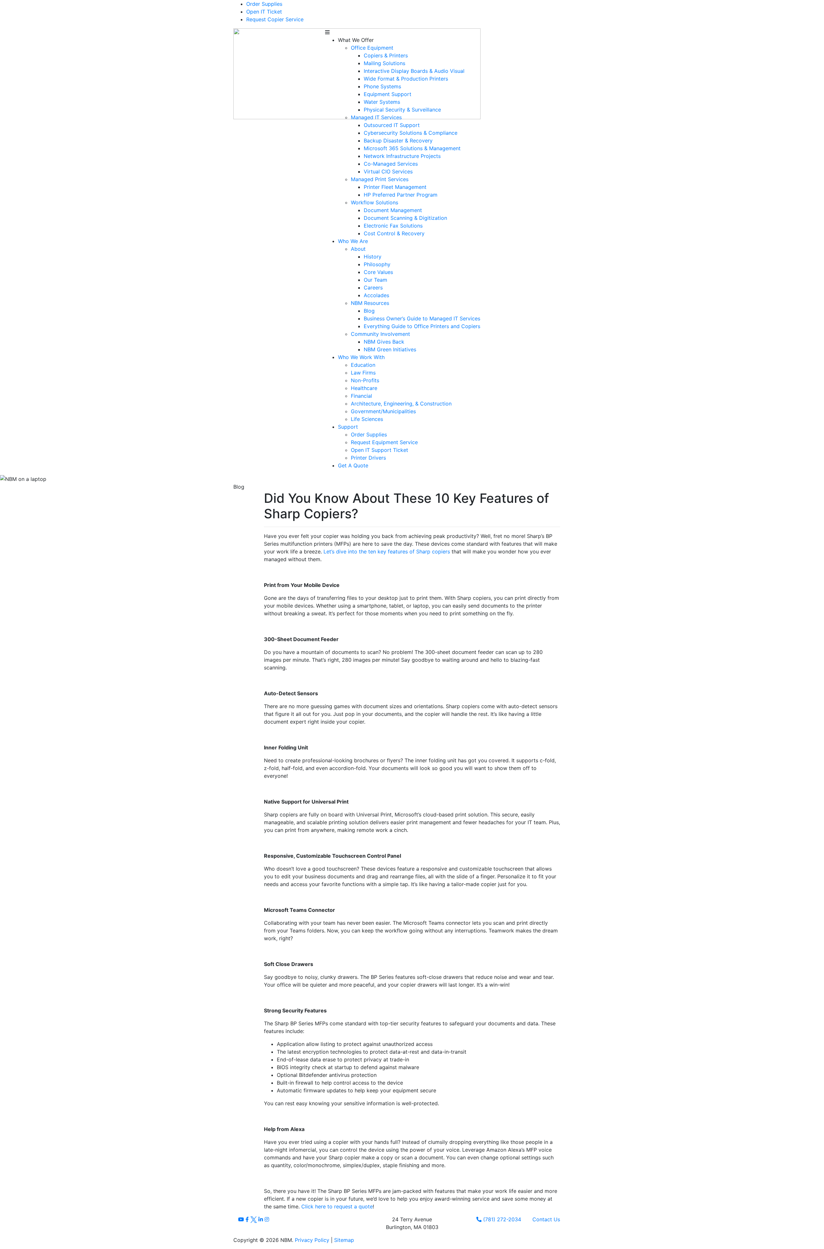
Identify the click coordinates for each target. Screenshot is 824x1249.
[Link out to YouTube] (242, 1219)
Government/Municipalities (383, 411)
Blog (369, 310)
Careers (373, 287)
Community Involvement (380, 334)
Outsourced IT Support (392, 125)
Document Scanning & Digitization (405, 218)
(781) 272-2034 (501, 1219)
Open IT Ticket (264, 11)
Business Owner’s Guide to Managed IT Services (422, 318)
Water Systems (382, 102)
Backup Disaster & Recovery (398, 140)
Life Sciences (367, 419)
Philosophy (377, 264)
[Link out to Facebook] (248, 1219)
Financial (361, 396)
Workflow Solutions (374, 202)
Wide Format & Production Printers (406, 78)
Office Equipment (372, 47)
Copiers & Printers (386, 55)
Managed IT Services (376, 117)
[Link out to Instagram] (267, 1219)
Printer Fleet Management (395, 187)
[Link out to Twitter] (254, 1219)
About (358, 249)
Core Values (378, 272)
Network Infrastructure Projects (402, 156)
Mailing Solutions (384, 63)
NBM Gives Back (384, 341)
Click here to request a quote (337, 1206)
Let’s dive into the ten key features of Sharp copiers (386, 551)
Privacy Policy (312, 1240)
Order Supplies (264, 4)
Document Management (393, 210)
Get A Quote (353, 465)
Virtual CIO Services (388, 171)
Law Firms (363, 372)
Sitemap (344, 1240)
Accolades (376, 295)
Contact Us (546, 1219)
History (372, 256)
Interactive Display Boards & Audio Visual (414, 71)
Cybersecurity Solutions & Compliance (410, 133)
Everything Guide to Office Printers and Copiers (422, 326)
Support (348, 427)
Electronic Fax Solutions (393, 225)
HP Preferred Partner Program (400, 194)
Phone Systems (382, 86)
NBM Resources (370, 303)
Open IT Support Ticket (379, 450)
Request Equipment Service (384, 442)
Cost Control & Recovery (394, 233)
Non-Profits (365, 380)
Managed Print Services (379, 179)
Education (363, 365)
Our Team (375, 280)
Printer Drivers (368, 457)
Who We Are (353, 241)
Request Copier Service (275, 19)
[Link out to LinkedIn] (261, 1219)
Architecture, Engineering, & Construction (401, 403)
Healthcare (364, 388)
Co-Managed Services (391, 164)
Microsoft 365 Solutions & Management (412, 148)
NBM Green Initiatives (390, 349)
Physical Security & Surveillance (402, 109)
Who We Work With (361, 357)
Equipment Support (387, 94)
